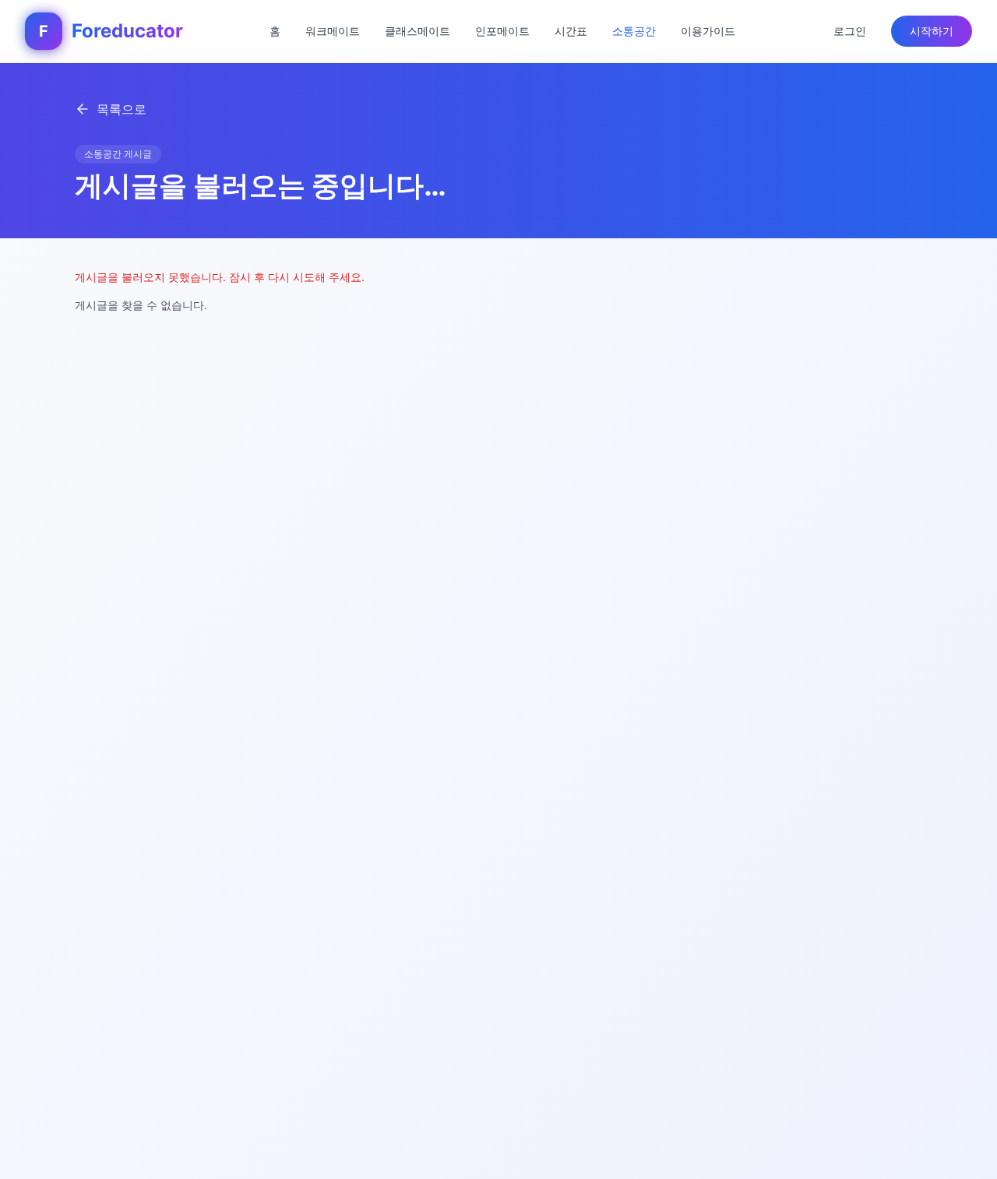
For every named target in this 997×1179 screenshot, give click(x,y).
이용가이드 (708, 30)
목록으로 (121, 109)
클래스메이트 (417, 30)
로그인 (849, 30)
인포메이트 (502, 30)
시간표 (571, 30)
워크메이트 (332, 30)
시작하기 (931, 30)
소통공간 (634, 30)
